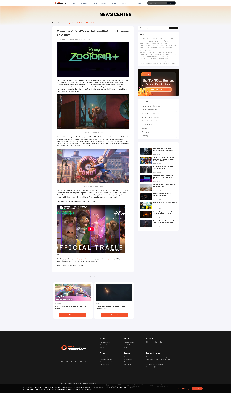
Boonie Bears (148, 61)
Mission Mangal (151, 52)
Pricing (94, 3)
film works (168, 54)
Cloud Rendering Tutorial (150, 117)
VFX (146, 51)
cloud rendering (81, 259)
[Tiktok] (76, 362)
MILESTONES (149, 42)
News (54, 23)
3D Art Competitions (145, 38)
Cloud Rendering (105, 342)
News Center (128, 364)
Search (174, 28)
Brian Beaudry (166, 63)
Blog (125, 347)
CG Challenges (147, 124)
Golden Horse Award (152, 56)
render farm (107, 259)
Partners (126, 362)
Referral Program (105, 357)
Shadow (162, 56)
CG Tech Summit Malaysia (157, 54)
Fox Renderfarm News (149, 110)
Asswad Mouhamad (152, 60)
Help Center (127, 345)
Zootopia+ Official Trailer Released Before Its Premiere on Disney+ (85, 23)
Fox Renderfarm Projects (150, 113)
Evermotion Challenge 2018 (153, 63)
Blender (147, 43)
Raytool (102, 347)
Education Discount (106, 359)
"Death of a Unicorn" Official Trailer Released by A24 (110, 307)
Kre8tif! (159, 52)
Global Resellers (128, 359)
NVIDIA (148, 45)
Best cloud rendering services (162, 49)
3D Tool (155, 38)
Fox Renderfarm (159, 42)
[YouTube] (62, 362)
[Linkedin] (67, 362)
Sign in (139, 3)
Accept (197, 388)
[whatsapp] (152, 342)
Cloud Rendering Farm (153, 40)
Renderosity (157, 61)
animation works (163, 60)
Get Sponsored (104, 364)
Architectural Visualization (157, 47)
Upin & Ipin (151, 51)
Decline (184, 388)
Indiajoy (147, 47)
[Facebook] (72, 362)
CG (147, 54)
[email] (147, 342)
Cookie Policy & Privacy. (127, 387)
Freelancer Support (106, 362)
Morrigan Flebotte (152, 58)
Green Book (159, 51)
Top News (145, 132)
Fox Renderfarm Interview (151, 106)
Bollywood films (155, 43)
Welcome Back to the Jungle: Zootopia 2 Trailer (71, 307)
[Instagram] (81, 362)
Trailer (161, 38)
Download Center (129, 342)
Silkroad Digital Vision (157, 45)
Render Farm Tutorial (149, 121)
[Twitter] (86, 362)
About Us (127, 357)
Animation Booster (105, 345)
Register (171, 3)
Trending (60, 23)
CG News (145, 128)
